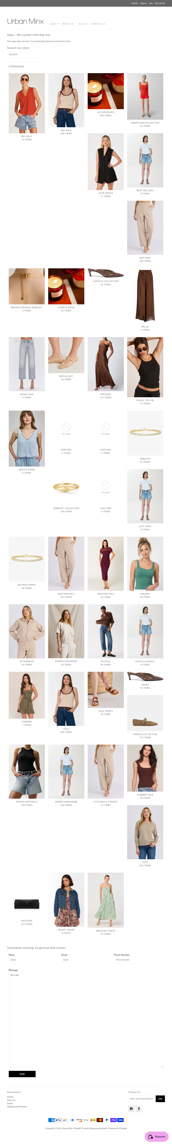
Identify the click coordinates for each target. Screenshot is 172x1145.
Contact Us (98, 24)
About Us (67, 24)
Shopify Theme (81, 1128)
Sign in (143, 3)
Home (10, 1103)
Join (151, 3)
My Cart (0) (160, 3)
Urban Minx (67, 1128)
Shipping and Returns (17, 1106)
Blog (82, 24)
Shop (53, 24)
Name (12, 955)
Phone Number (122, 955)
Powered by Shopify (118, 1128)
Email (64, 955)
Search (10, 1097)
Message (13, 970)
